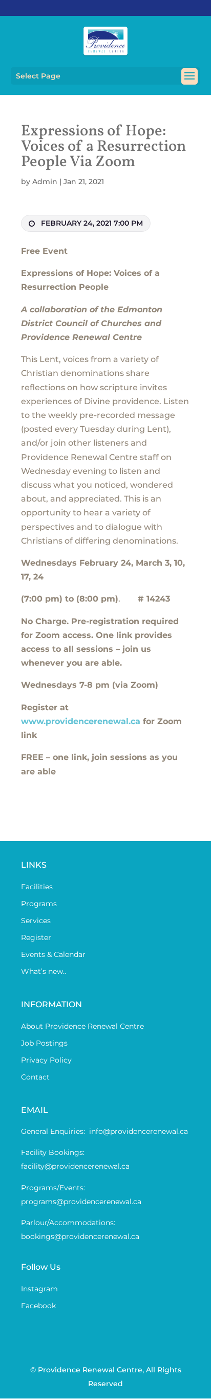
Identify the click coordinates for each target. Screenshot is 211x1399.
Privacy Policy (46, 1060)
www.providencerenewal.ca (80, 721)
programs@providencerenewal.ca (81, 1201)
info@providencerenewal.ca (138, 1131)
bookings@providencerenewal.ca (80, 1236)
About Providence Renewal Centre (82, 1026)
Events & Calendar (53, 954)
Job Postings (44, 1043)
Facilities (37, 886)
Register (36, 937)
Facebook (38, 1305)
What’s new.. (43, 971)
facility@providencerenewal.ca (75, 1166)
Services (36, 920)
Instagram (39, 1288)
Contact (35, 1077)
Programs (39, 903)
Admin (44, 181)
